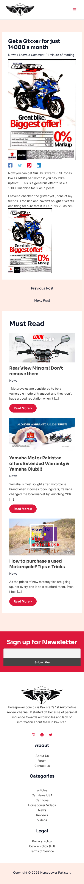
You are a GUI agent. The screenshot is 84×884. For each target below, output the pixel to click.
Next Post (42, 300)
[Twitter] (20, 165)
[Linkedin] (39, 165)
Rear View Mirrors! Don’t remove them (36, 370)
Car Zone (42, 800)
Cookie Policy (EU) (42, 846)
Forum (42, 760)
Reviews (42, 815)
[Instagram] (33, 735)
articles (42, 790)
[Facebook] (10, 165)
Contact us (42, 765)
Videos (42, 820)
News (12, 55)
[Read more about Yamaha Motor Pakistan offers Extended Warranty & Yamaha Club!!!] (42, 435)
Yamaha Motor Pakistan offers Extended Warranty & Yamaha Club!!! (39, 463)
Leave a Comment (32, 55)
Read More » (23, 408)
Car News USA (42, 795)
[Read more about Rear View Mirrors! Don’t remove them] (42, 347)
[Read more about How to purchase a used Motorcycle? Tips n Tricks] (42, 537)
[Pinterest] (29, 165)
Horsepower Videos (42, 805)
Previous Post (42, 288)
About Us (42, 755)
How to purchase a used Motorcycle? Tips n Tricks (37, 563)
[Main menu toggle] (74, 9)
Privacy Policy (42, 841)
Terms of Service (42, 851)
